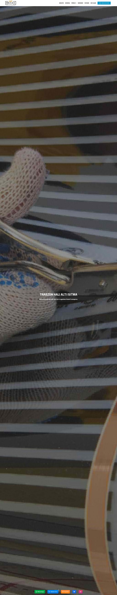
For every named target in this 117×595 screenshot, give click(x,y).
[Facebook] (74, 591)
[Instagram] (81, 591)
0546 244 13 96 (105, 3)
